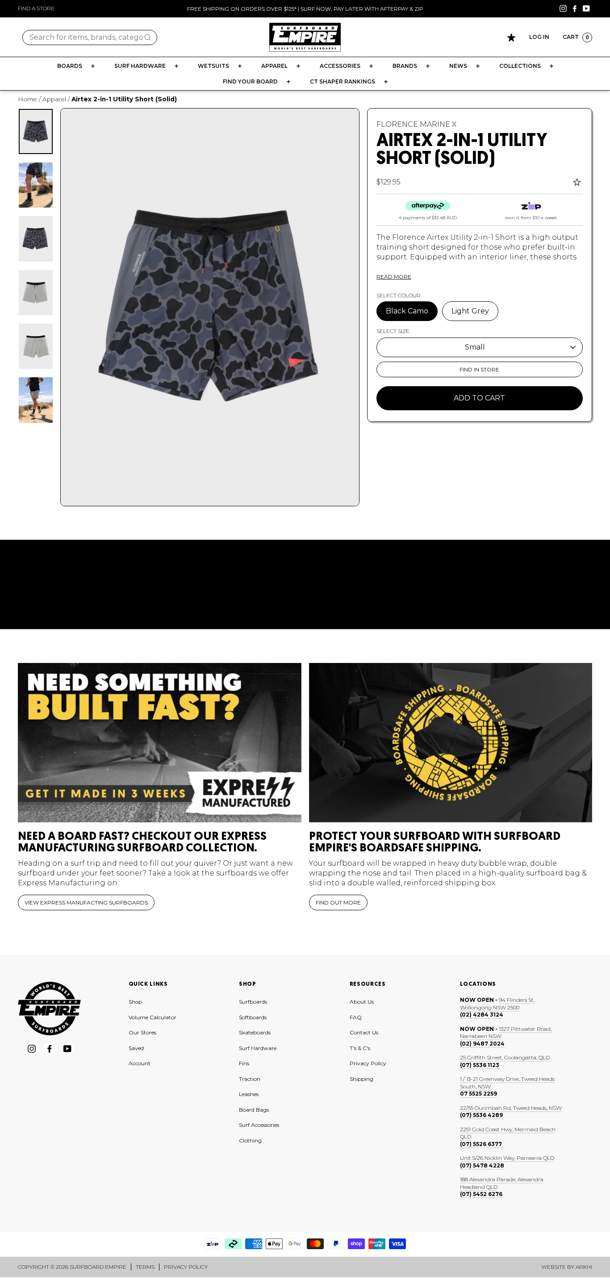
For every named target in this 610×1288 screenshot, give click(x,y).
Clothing (250, 1140)
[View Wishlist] (511, 37)
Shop (135, 1001)
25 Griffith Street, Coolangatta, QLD (505, 1057)
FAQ (356, 1017)
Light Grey (470, 311)
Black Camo (407, 311)
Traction (249, 1078)
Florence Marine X (416, 124)
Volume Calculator (152, 1017)
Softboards (253, 1017)
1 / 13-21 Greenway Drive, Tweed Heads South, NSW (507, 1082)
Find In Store (479, 369)
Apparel (54, 99)
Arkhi (584, 1266)
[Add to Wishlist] (578, 182)
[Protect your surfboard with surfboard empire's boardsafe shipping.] (451, 742)
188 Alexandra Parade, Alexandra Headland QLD (501, 1183)
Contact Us (364, 1032)
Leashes (249, 1094)
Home (27, 99)
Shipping (361, 1078)
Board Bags (254, 1109)
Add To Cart (479, 398)
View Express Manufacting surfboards (86, 902)
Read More (393, 276)
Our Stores (142, 1032)
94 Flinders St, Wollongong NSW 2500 (497, 1003)
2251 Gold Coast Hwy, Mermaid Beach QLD (508, 1133)
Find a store (36, 8)
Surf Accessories (259, 1124)
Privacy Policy (368, 1063)
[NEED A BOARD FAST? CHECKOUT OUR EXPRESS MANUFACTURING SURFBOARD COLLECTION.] (159, 742)
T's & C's (360, 1048)
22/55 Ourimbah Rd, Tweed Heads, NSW (511, 1108)
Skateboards (255, 1032)
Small (475, 347)
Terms (145, 1266)
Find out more (338, 902)
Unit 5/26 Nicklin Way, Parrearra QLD (507, 1158)
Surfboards (253, 1001)
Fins (244, 1063)
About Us (362, 1001)
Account (139, 1063)
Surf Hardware (257, 1048)
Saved (136, 1048)
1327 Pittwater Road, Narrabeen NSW (506, 1032)
